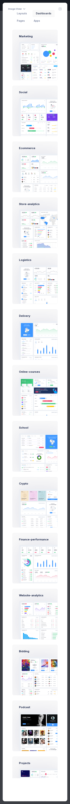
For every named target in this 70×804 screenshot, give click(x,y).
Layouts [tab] (22, 13)
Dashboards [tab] (43, 13)
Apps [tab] (37, 20)
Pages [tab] (21, 20)
